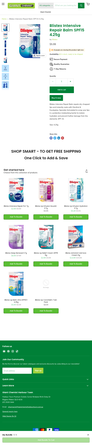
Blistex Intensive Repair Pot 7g (16, 206)
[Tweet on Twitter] (54, 138)
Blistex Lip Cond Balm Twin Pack (46, 301)
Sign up (38, 370)
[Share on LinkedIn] (58, 138)
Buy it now (56, 98)
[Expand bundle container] (88, 435)
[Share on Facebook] (51, 138)
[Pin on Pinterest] (62, 138)
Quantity (53, 76)
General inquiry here (9, 411)
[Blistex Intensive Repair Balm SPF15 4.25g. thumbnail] (5, 27)
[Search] (81, 5)
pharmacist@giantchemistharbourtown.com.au (25, 407)
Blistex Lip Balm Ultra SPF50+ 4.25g (16, 301)
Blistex (55, 39)
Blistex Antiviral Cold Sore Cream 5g (76, 254)
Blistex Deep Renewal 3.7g (16, 253)
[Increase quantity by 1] (70, 81)
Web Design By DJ (9, 416)
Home (4, 19)
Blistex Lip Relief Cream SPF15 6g (46, 254)
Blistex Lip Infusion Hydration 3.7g (76, 207)
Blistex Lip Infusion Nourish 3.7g (46, 207)
